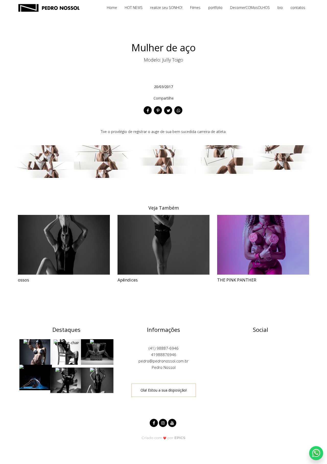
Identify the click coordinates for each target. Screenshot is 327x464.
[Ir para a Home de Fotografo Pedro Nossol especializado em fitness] (48, 7)
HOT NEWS (134, 7)
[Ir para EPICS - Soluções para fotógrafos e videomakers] (163, 438)
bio (280, 7)
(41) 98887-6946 (164, 348)
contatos (297, 7)
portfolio (215, 7)
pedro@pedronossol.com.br (163, 360)
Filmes (195, 7)
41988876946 (163, 354)
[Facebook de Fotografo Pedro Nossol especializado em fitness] (154, 422)
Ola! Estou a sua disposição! (164, 390)
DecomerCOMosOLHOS (250, 7)
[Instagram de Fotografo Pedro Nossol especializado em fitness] (163, 422)
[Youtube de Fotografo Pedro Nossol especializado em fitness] (172, 422)
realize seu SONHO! (166, 7)
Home (112, 7)
